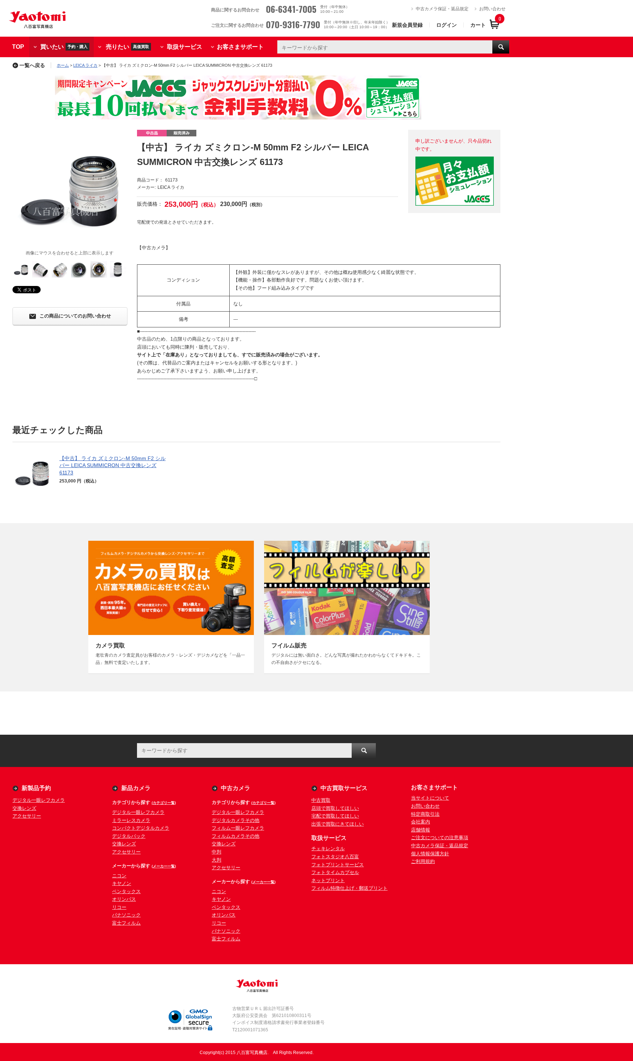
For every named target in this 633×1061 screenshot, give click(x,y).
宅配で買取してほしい (335, 816)
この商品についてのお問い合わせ (75, 316)
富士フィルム (126, 923)
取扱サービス (184, 47)
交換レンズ (24, 808)
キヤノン (121, 883)
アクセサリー (26, 816)
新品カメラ (136, 788)
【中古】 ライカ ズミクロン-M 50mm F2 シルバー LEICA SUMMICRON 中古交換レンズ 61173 (112, 465)
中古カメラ (235, 788)
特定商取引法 (425, 814)
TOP (18, 47)
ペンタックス (126, 891)
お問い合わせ (492, 8)
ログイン (446, 25)
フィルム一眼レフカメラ (238, 828)
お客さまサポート (240, 47)
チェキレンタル (328, 848)
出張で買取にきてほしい (337, 824)
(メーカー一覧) (164, 866)
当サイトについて (430, 798)
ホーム (63, 65)
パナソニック (126, 915)
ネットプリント (328, 880)
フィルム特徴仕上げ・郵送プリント (349, 888)
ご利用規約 (423, 861)
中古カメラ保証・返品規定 (442, 8)
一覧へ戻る (32, 65)
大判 (216, 860)
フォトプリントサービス (337, 864)
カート (478, 25)
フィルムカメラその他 (235, 836)
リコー (119, 907)
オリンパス (124, 899)
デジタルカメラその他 (235, 820)
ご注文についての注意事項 (439, 837)
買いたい (64, 46)
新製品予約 (36, 788)
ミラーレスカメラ (131, 820)
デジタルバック (128, 836)
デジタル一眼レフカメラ (38, 800)
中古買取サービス (344, 788)
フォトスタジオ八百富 (335, 856)
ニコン (119, 875)
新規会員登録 (407, 25)
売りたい (127, 46)
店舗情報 (420, 830)
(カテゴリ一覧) (164, 803)
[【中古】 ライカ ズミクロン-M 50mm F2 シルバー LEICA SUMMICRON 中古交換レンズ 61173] (69, 187)
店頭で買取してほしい (335, 808)
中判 (216, 852)
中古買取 (320, 800)
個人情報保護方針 (430, 853)
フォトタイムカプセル (335, 872)
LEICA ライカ (85, 65)
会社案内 (420, 822)
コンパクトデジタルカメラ (140, 828)
